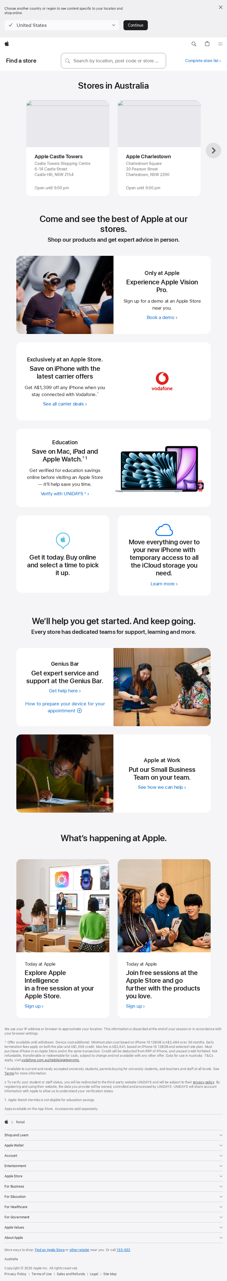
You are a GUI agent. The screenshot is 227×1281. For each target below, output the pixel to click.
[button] (62, 25)
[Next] (213, 150)
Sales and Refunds (71, 1274)
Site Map (110, 1274)
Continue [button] (135, 25)
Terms (9, 1073)
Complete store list (201, 60)
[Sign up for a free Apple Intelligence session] (62, 905)
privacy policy (203, 1082)
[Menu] (220, 44)
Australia (11, 1259)
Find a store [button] (21, 60)
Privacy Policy (15, 1274)
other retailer (79, 1250)
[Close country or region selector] (220, 7)
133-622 (123, 1250)
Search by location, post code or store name (117, 60)
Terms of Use (42, 1274)
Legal (94, 1274)
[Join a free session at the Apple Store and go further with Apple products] (164, 905)
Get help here (63, 690)
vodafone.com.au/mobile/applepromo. (50, 1060)
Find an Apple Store (50, 1250)
